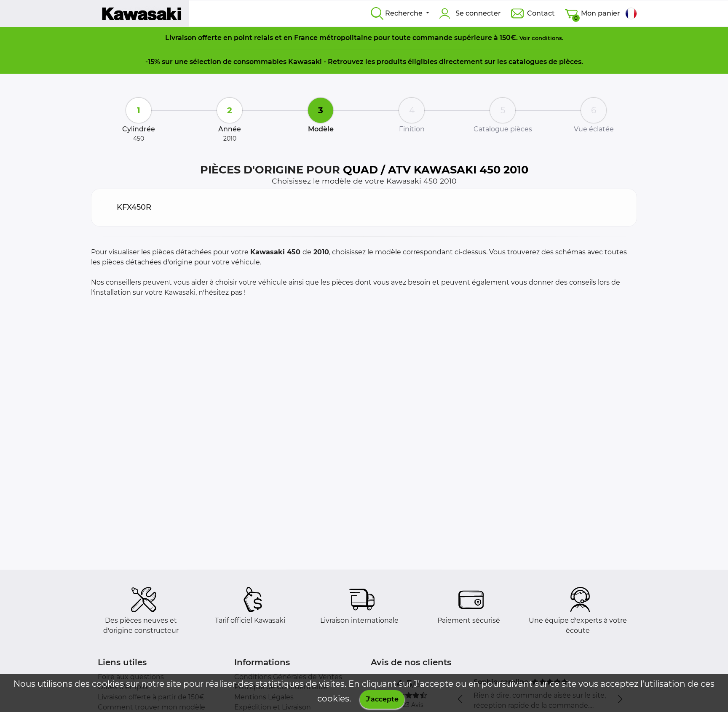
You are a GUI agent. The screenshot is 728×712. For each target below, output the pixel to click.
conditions (547, 38)
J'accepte (382, 699)
